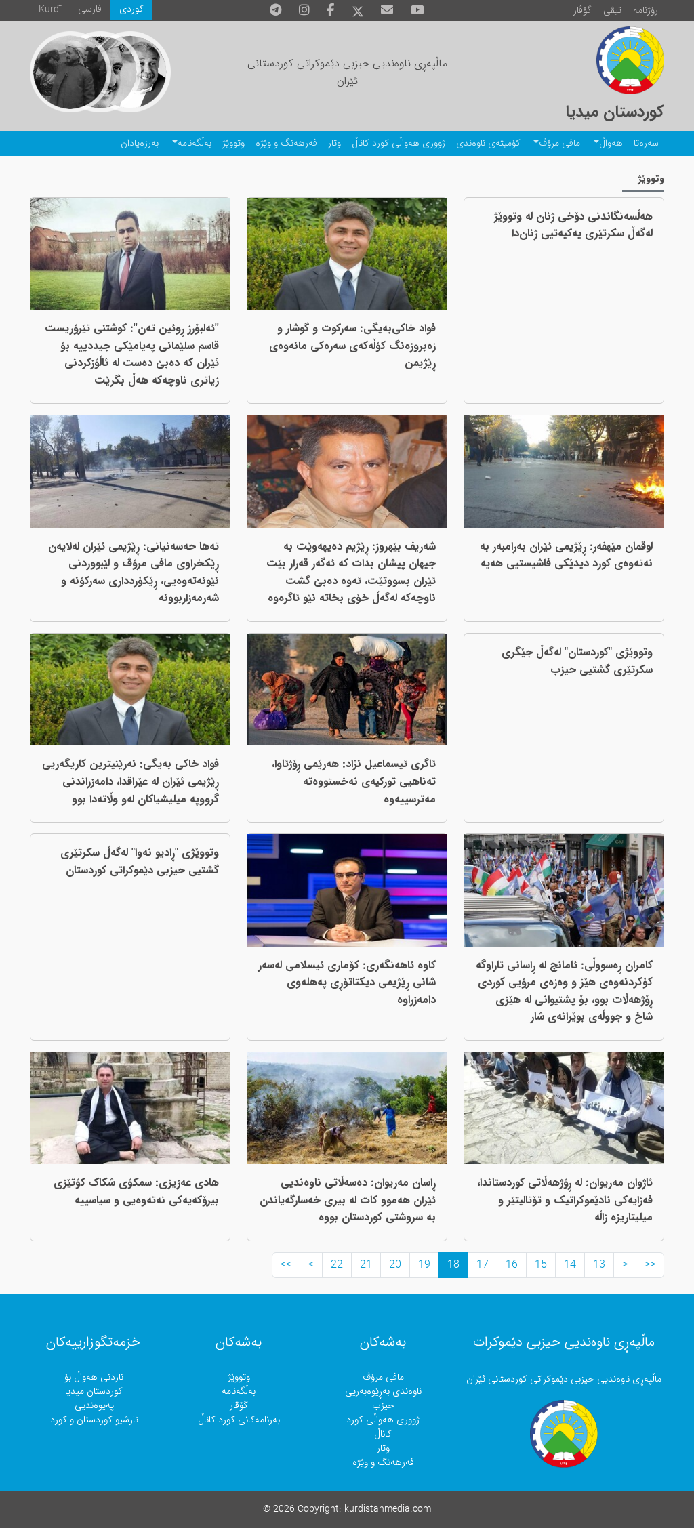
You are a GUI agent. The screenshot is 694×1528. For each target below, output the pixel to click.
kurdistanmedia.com (387, 1509)
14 (570, 1265)
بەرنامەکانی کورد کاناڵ (239, 1420)
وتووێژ (233, 143)
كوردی (131, 9)
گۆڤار (582, 10)
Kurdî (50, 10)
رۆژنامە (645, 10)
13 (599, 1265)
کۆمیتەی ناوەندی (488, 143)
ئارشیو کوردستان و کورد (94, 1420)
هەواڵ (611, 143)
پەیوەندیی (94, 1405)
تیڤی (612, 10)
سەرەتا (646, 143)
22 (337, 1265)
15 (541, 1265)
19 (424, 1265)
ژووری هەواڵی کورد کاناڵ (398, 143)
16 (512, 1265)
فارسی (90, 9)
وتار (334, 143)
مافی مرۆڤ (559, 143)
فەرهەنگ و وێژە (286, 143)
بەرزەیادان (140, 143)
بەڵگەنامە (194, 143)
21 (366, 1265)
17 (482, 1265)
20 (395, 1265)
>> (286, 1265)
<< (650, 1265)
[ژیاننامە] (70, 71)
